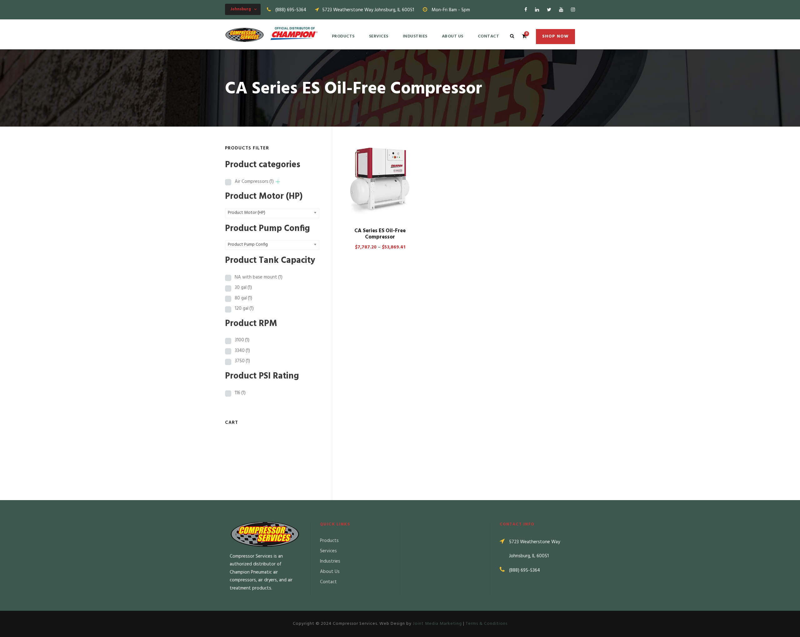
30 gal (243, 287)
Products (343, 36)
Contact (488, 36)
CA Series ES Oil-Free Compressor (380, 234)
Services (378, 36)
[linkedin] (537, 10)
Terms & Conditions (487, 623)
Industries (415, 36)
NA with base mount (258, 277)
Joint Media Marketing (437, 623)
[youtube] (561, 10)
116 (240, 393)
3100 (242, 340)
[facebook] (525, 10)
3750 (242, 361)
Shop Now (555, 36)
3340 (242, 350)
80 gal (243, 298)
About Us (452, 36)
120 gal (244, 308)
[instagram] (573, 10)
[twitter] (549, 10)
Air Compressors (254, 181)
